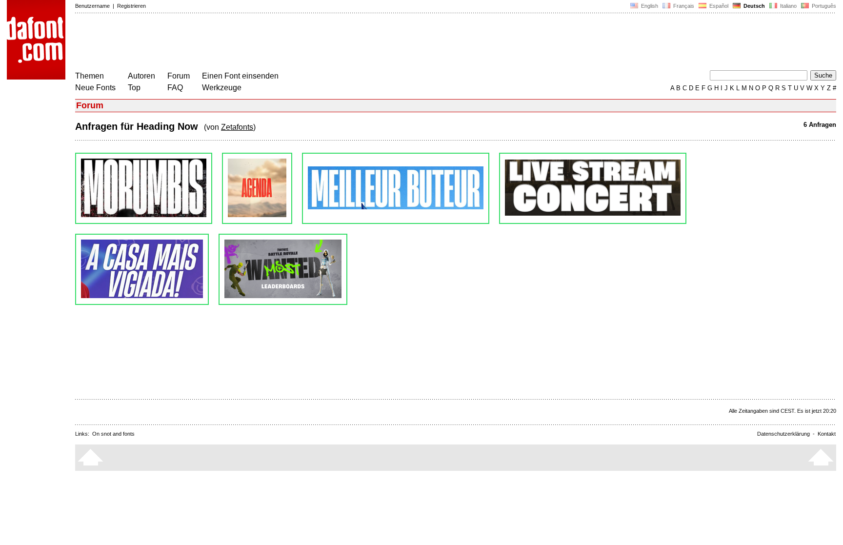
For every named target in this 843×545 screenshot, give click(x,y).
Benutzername (92, 6)
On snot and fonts (113, 434)
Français (683, 6)
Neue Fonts (95, 87)
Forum (178, 76)
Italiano (787, 6)
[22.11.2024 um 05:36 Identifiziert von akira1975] (257, 188)
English (649, 6)
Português (822, 6)
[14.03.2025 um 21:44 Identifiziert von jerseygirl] (143, 188)
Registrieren (131, 6)
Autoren (141, 76)
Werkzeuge (221, 87)
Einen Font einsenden (240, 76)
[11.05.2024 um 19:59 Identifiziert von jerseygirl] (142, 269)
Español (718, 6)
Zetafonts (237, 127)
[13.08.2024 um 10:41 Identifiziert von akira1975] (395, 188)
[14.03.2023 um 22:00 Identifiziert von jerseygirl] (283, 269)
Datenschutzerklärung (783, 434)
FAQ (175, 87)
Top (134, 87)
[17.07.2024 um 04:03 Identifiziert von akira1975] (592, 188)
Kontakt (827, 434)
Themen (89, 76)
